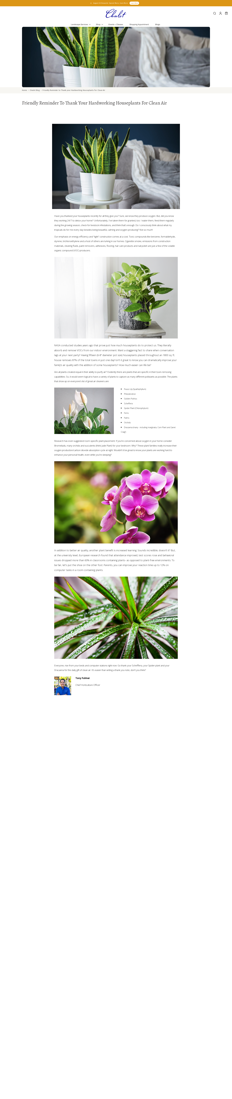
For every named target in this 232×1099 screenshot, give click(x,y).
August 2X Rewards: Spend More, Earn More (110, 3)
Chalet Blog (35, 90)
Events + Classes (115, 24)
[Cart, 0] (226, 13)
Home (24, 90)
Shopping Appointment (139, 24)
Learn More (134, 3)
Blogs (157, 24)
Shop (98, 24)
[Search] (215, 13)
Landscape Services (79, 24)
